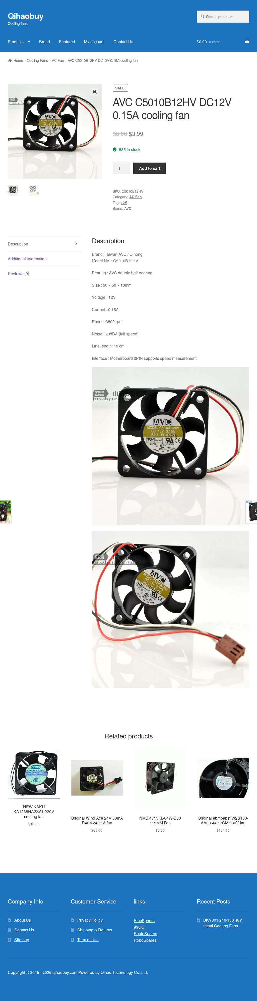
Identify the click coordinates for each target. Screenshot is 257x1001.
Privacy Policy (90, 920)
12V (124, 202)
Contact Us (123, 41)
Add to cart (149, 168)
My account (94, 41)
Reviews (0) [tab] (18, 273)
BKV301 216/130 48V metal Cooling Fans (222, 923)
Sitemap (21, 939)
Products (16, 41)
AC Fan (58, 60)
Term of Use (88, 939)
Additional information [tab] (27, 259)
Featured (67, 41)
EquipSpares (145, 933)
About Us (22, 920)
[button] (95, 92)
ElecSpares (144, 920)
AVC (127, 208)
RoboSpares (145, 940)
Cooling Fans (37, 60)
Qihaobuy (25, 15)
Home (18, 60)
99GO (139, 927)
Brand (44, 41)
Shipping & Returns (94, 930)
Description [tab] (18, 244)
